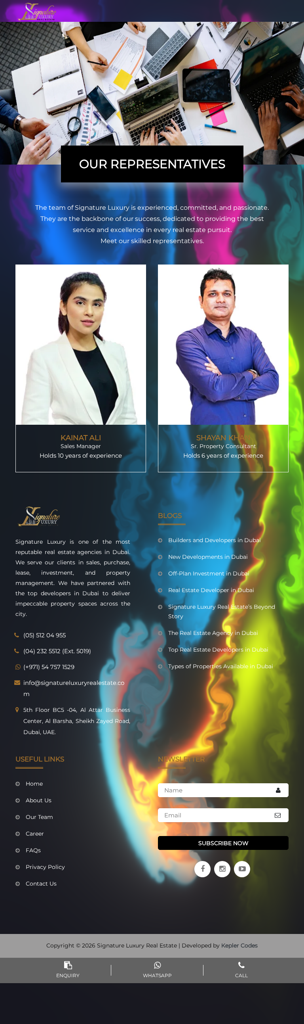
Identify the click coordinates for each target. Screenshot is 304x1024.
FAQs (33, 850)
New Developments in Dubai (208, 556)
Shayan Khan (223, 437)
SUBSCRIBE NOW (223, 843)
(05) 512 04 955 (44, 635)
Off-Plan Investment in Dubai (208, 573)
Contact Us (41, 883)
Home (34, 783)
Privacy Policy (45, 867)
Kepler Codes (239, 945)
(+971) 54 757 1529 (48, 667)
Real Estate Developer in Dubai (211, 590)
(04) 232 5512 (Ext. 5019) (57, 651)
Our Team (39, 817)
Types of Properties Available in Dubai (220, 666)
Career (35, 833)
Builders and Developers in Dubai (214, 540)
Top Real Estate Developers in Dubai (218, 649)
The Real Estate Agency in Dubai (213, 633)
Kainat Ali (81, 437)
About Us (38, 800)
